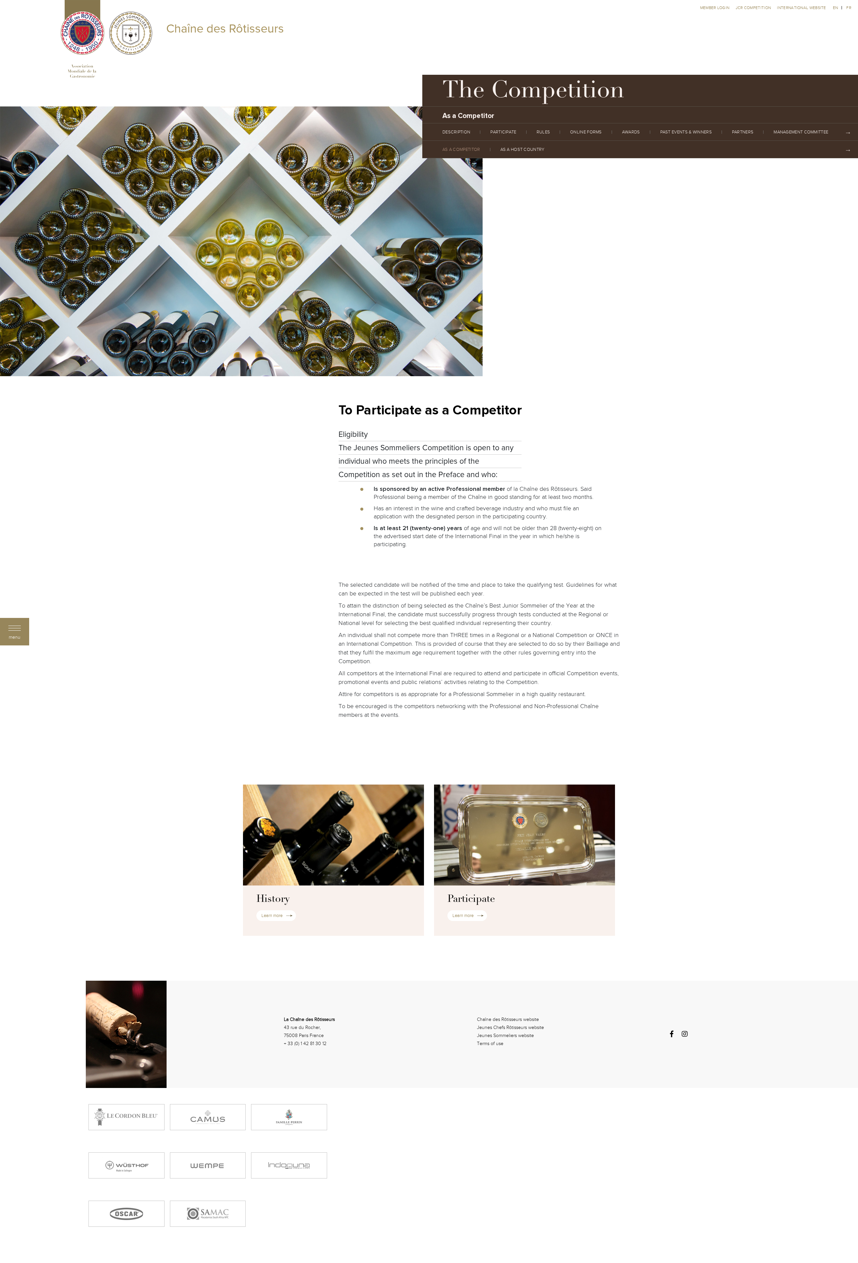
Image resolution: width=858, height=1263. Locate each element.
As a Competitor (461, 149)
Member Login (715, 7)
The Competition (533, 92)
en (835, 7)
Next (848, 132)
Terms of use (490, 1043)
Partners (742, 132)
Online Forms (586, 132)
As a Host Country (522, 149)
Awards (631, 132)
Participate (503, 132)
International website (801, 7)
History (273, 900)
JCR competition (754, 7)
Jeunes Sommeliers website (505, 1035)
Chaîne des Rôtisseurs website (508, 1019)
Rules (543, 132)
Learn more (272, 915)
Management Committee (801, 132)
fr (848, 7)
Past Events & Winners (686, 132)
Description (456, 132)
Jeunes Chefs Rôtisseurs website (510, 1027)
